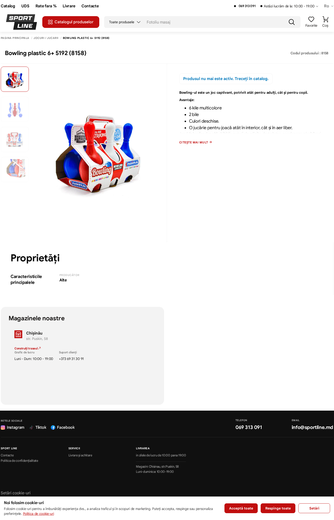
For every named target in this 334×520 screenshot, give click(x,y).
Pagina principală (15, 38)
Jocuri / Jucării (45, 38)
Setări (314, 508)
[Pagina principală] (21, 22)
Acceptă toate (241, 508)
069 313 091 (247, 6)
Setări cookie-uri (16, 493)
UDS (25, 6)
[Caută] (292, 22)
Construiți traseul (26, 348)
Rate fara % (45, 6)
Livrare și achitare (80, 455)
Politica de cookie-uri (38, 513)
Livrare (69, 6)
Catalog (8, 6)
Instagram (15, 427)
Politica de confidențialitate (19, 461)
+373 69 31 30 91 (71, 359)
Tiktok (40, 427)
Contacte (90, 6)
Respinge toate (278, 508)
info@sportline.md (312, 427)
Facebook (65, 427)
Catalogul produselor (74, 22)
